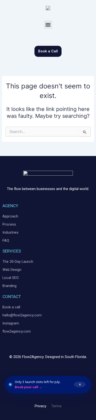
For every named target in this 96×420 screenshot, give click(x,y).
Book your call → (28, 387)
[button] (48, 25)
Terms (56, 406)
